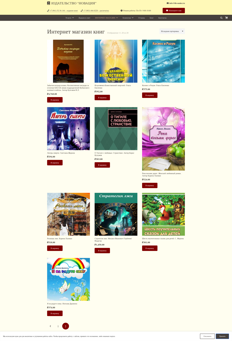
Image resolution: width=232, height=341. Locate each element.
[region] (116, 336)
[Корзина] (226, 18)
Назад (50, 326)
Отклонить (207, 336)
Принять (222, 336)
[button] (221, 18)
